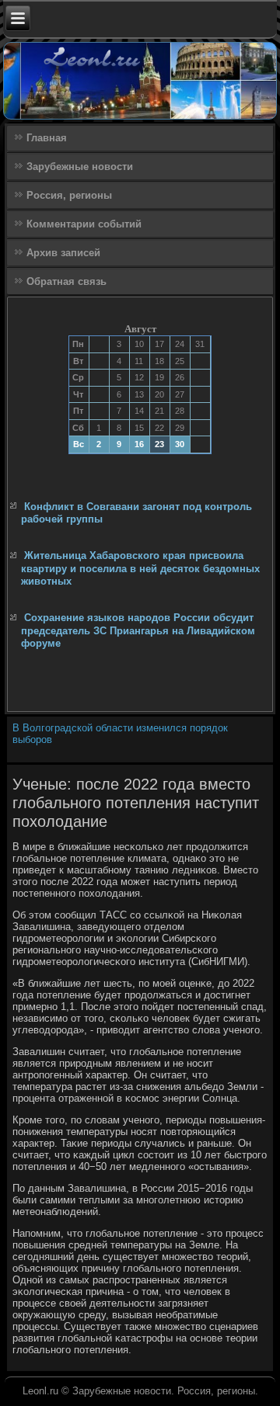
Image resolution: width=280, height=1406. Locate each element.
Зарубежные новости (79, 166)
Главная (46, 138)
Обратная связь (66, 281)
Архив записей (63, 253)
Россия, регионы (69, 195)
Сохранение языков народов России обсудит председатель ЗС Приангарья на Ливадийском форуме (138, 630)
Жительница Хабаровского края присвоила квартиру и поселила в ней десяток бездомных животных (140, 568)
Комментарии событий (84, 224)
